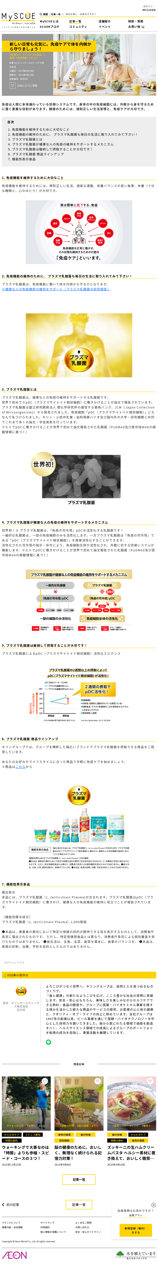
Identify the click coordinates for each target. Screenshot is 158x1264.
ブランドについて (11, 1222)
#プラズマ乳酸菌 (33, 54)
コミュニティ (78, 27)
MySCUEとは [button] (49, 21)
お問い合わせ (82, 1227)
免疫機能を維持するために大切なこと (41, 129)
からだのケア (11, 1134)
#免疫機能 (22, 58)
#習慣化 (32, 1125)
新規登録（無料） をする (136, 1230)
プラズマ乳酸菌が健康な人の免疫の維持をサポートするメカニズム (63, 144)
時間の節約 (11, 1140)
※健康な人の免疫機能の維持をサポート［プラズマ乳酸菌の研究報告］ (56, 289)
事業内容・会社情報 (12, 1227)
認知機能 (64, 1140)
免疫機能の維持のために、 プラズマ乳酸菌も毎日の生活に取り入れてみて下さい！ (75, 134)
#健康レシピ (120, 1125)
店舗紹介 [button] (105, 21)
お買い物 (134, 27)
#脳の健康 (84, 1125)
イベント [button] (105, 27)
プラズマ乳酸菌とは (27, 139)
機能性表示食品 (24, 159)
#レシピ (135, 1125)
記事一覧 (75, 21)
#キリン (33, 58)
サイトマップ (47, 1222)
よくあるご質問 (83, 1222)
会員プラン (136, 1215)
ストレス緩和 (32, 1134)
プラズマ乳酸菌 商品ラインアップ (38, 154)
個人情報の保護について (53, 1231)
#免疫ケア (16, 54)
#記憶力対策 (68, 1125)
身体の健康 (64, 1134)
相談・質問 (135, 21)
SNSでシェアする (14, 962)
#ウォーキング (16, 1125)
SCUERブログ (50, 27)
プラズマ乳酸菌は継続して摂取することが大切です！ (52, 149)
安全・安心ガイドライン (88, 1231)
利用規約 (45, 1227)
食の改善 (86, 1134)
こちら (20, 766)
